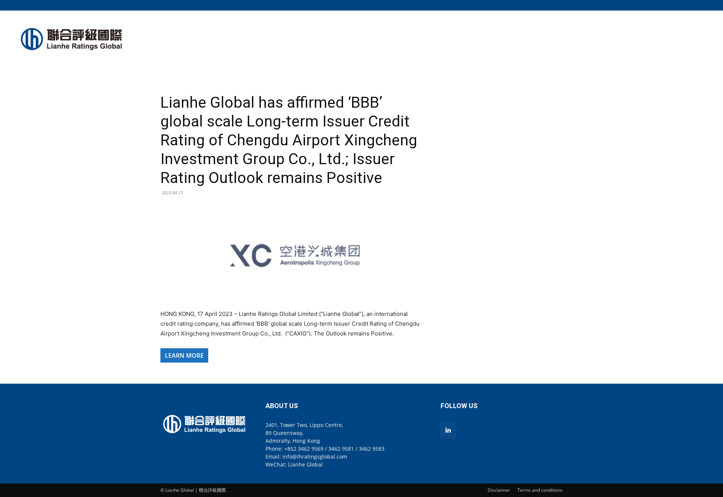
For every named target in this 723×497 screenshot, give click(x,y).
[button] (557, 5)
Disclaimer (499, 490)
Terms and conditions (540, 490)
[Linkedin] (448, 430)
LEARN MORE (184, 355)
